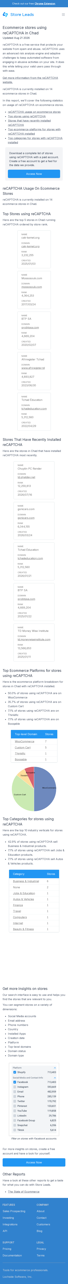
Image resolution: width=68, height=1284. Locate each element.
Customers (43, 1224)
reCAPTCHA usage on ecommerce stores (34, 112)
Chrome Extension (45, 3)
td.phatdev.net (26, 477)
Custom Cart (23, 747)
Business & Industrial (26, 881)
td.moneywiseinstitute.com (34, 639)
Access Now (34, 173)
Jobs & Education (24, 893)
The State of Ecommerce (23, 1191)
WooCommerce (24, 741)
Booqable (21, 759)
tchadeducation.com (34, 408)
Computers (20, 917)
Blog (39, 1231)
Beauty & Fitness (23, 929)
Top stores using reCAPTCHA (27, 116)
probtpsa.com (30, 327)
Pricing (7, 1248)
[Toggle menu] (63, 14)
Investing (8, 1217)
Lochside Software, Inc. (17, 1276)
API (5, 1231)
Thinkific (20, 753)
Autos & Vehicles (23, 899)
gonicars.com (26, 517)
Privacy (41, 1248)
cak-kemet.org (30, 246)
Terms (41, 1255)
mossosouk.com (31, 286)
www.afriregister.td (33, 368)
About (40, 1211)
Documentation (12, 1255)
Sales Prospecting (14, 1211)
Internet (18, 923)
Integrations (10, 1224)
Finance (18, 905)
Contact (41, 1217)
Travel (17, 911)
